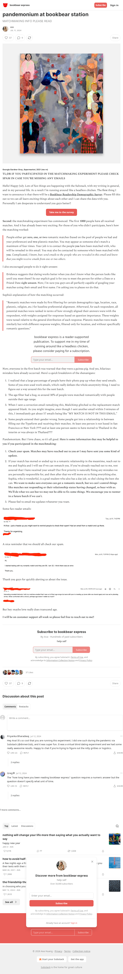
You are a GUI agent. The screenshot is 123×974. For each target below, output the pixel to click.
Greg (9, 773)
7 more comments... (10, 809)
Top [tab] (6, 826)
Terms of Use (77, 910)
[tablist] (16, 706)
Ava (12, 27)
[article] (61, 843)
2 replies (15, 762)
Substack (45, 967)
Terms (67, 951)
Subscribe (101, 5)
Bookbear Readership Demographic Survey (76, 194)
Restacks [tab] (23, 706)
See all (9, 902)
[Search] (117, 826)
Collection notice (81, 951)
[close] (92, 861)
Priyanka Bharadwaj (18, 736)
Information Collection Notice (60, 913)
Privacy (58, 951)
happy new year (11, 843)
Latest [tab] (14, 826)
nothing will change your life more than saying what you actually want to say (51, 836)
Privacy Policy (85, 913)
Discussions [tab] (27, 826)
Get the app (77, 959)
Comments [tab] (10, 706)
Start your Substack (53, 959)
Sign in (114, 5)
